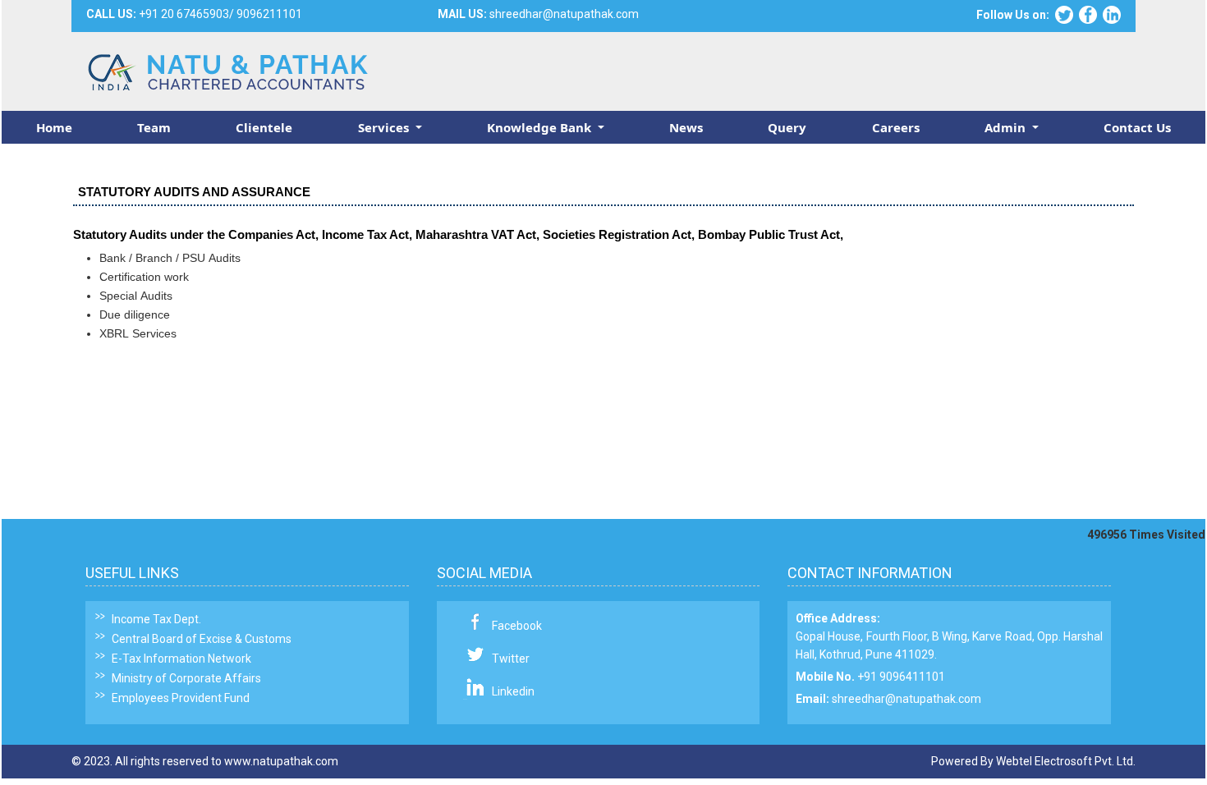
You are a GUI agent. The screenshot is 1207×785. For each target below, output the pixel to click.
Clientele (264, 127)
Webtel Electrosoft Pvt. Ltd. (1066, 761)
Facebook (517, 625)
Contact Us (1137, 127)
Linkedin (513, 691)
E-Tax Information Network (181, 658)
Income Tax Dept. (156, 619)
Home (54, 127)
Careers (896, 127)
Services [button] (385, 127)
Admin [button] (1006, 127)
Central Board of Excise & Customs (201, 638)
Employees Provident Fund (181, 698)
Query (787, 127)
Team (154, 127)
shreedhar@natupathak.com (906, 698)
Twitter (511, 658)
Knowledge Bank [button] (540, 127)
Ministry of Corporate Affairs (186, 678)
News (686, 127)
